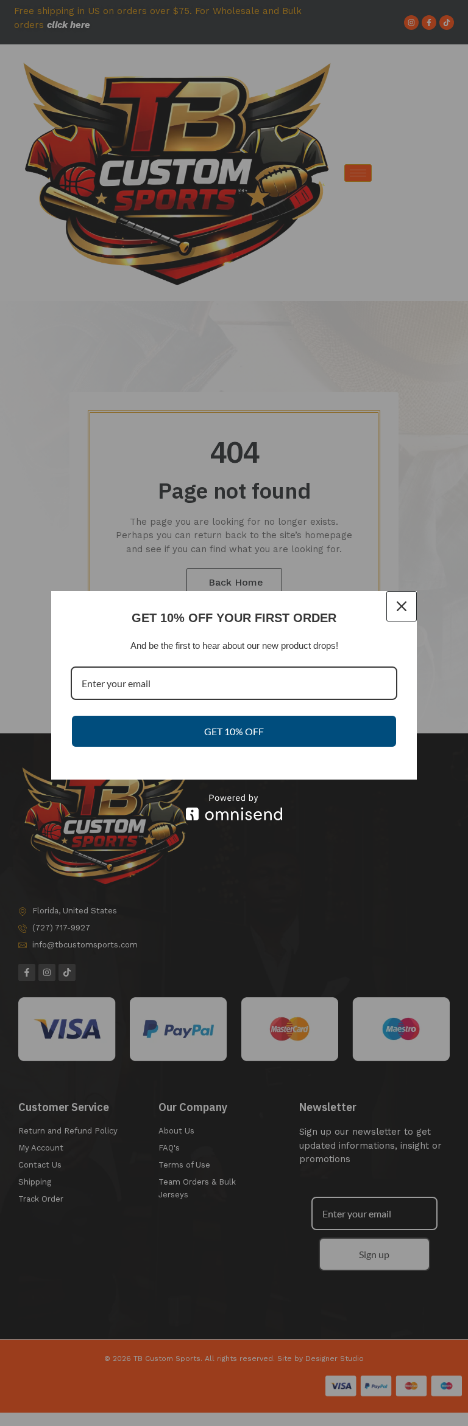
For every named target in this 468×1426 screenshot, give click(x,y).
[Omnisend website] (234, 807)
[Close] (401, 606)
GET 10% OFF (234, 731)
